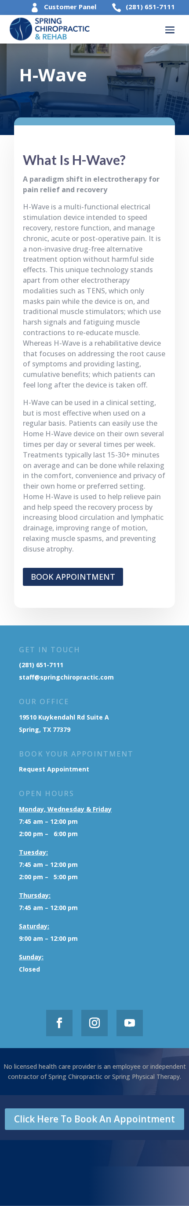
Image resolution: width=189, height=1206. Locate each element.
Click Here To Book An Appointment (94, 1119)
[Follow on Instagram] (94, 1023)
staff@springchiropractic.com (66, 677)
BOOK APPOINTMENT (73, 576)
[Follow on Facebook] (59, 1023)
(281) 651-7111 (150, 6)
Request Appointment (55, 769)
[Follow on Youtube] (129, 1023)
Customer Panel (70, 6)
